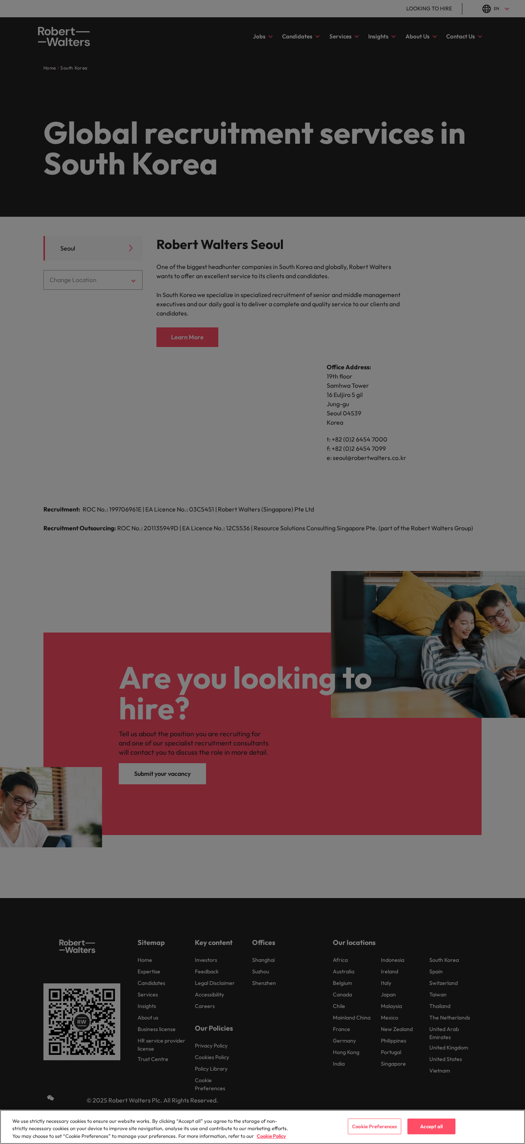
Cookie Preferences (374, 1126)
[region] (262, 1127)
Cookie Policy (271, 1136)
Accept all (431, 1126)
